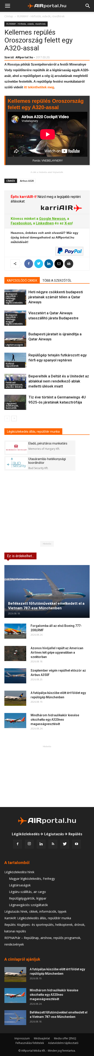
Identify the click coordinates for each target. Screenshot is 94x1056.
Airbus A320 (27, 180)
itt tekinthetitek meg (39, 87)
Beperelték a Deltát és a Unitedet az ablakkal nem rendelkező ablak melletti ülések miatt (58, 381)
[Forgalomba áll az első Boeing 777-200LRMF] (15, 631)
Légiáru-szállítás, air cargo (27, 892)
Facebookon (21, 223)
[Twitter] (64, 844)
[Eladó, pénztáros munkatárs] (16, 448)
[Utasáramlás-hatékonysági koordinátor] (16, 463)
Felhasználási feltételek (30, 1043)
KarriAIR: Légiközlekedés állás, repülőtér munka (37, 918)
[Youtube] (76, 844)
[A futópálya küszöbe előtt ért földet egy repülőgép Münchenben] (15, 698)
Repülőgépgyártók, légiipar (27, 898)
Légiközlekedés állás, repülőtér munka (33, 431)
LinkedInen (45, 223)
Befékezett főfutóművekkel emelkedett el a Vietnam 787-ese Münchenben (46, 605)
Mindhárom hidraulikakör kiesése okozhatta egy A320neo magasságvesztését (55, 719)
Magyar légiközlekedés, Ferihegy (32, 878)
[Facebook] (17, 844)
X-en (68, 223)
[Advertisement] (47, 776)
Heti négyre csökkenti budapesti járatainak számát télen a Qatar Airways (55, 297)
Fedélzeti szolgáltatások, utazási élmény (14, 384)
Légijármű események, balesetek (12, 405)
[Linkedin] (41, 844)
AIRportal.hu (24, 57)
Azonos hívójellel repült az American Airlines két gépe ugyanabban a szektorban (57, 652)
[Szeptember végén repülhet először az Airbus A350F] (15, 675)
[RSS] (53, 844)
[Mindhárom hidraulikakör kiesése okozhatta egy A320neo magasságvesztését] (15, 720)
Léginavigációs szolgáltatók (28, 905)
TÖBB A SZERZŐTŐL (56, 280)
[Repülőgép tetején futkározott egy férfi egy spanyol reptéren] (15, 360)
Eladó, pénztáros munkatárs (47, 443)
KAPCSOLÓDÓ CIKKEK (22, 280)
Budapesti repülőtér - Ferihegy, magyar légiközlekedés (14, 298)
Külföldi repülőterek (12, 364)
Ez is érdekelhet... (20, 556)
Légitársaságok (14, 344)
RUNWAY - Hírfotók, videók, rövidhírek (40, 16)
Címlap (8, 16)
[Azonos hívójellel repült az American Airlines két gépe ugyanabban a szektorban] (15, 653)
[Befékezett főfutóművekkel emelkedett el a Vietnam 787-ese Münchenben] (47, 591)
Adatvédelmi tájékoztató (63, 1043)
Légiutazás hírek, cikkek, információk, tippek (35, 911)
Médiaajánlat (42, 1038)
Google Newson (52, 219)
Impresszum (22, 1038)
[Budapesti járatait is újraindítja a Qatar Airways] (15, 339)
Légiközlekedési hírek (19, 872)
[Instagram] (29, 844)
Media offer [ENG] (65, 1038)
